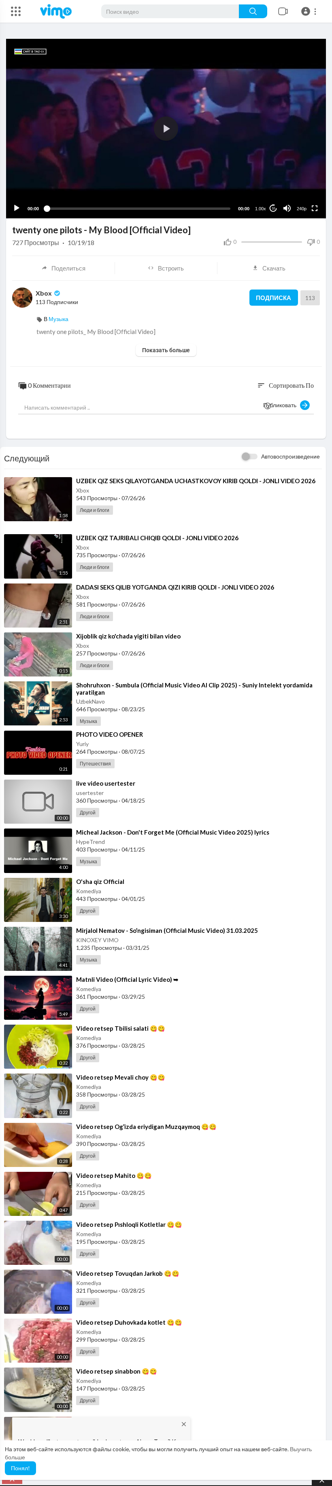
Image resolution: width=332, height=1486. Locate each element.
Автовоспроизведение (290, 456)
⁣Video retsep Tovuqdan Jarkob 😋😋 (127, 1273)
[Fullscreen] (315, 208)
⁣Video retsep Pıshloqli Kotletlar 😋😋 (129, 1224)
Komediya (88, 891)
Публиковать (281, 405)
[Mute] (287, 208)
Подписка (273, 297)
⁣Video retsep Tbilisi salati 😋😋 (120, 1028)
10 (273, 208)
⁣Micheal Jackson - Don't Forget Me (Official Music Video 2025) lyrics (172, 832)
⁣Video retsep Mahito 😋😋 (114, 1175)
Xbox (44, 293)
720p (299, 188)
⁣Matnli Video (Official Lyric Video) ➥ (127, 979)
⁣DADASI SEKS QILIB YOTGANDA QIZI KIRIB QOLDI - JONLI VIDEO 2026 (175, 587)
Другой (88, 813)
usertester (90, 792)
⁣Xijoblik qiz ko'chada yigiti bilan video (128, 636)
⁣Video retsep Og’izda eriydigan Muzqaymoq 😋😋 (146, 1126)
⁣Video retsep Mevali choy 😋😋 (120, 1077)
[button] (309, 11)
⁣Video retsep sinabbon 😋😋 (116, 1371)
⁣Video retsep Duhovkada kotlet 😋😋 (129, 1322)
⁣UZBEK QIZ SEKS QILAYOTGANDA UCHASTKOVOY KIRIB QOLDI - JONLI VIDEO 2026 (195, 480)
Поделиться (68, 268)
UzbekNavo (90, 701)
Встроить (171, 268)
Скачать (273, 268)
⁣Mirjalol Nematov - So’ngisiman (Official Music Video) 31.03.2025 (167, 930)
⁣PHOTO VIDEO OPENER (109, 734)
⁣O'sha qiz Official (100, 881)
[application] (166, 128)
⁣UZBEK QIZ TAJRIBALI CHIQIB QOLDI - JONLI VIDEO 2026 (157, 537)
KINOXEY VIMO (97, 939)
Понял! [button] (20, 1468)
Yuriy (82, 743)
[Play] (17, 208)
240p (301, 208)
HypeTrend (90, 841)
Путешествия (95, 764)
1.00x (260, 208)
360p (299, 176)
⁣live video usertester (105, 783)
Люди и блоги (94, 510)
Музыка (58, 318)
